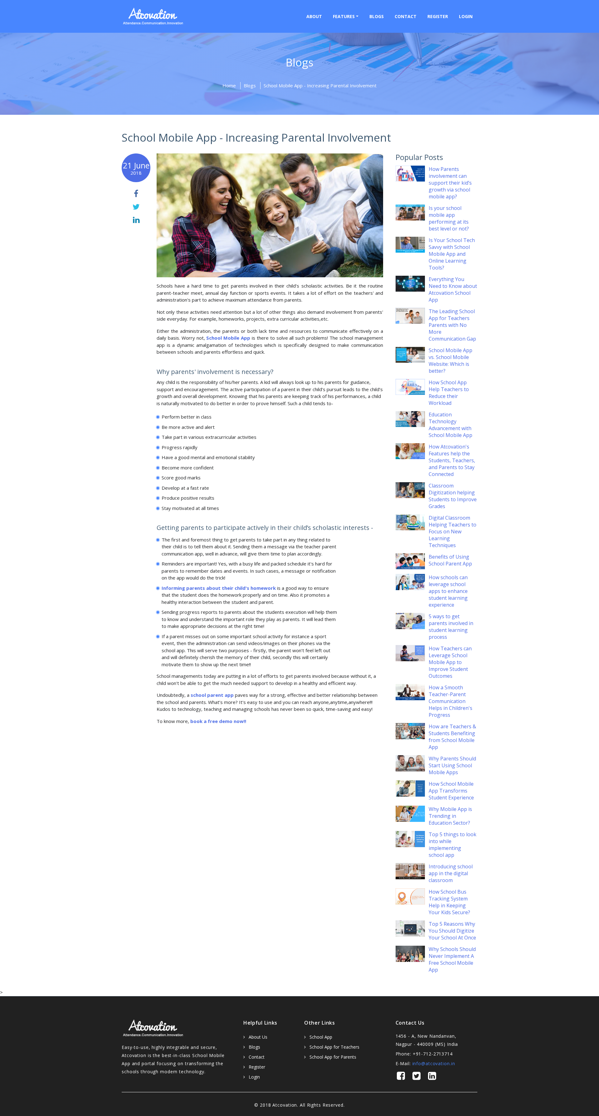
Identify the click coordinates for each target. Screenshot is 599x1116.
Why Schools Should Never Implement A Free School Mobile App (452, 959)
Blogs (376, 16)
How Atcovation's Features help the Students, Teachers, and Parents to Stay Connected (452, 460)
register (437, 16)
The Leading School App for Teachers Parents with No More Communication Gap (452, 325)
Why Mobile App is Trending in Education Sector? (450, 816)
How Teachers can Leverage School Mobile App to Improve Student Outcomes (450, 662)
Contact (405, 16)
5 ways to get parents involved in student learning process (451, 626)
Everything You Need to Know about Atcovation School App (453, 289)
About (314, 16)
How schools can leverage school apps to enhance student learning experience (448, 591)
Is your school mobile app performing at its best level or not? (449, 218)
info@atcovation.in (433, 1063)
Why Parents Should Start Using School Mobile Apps (452, 765)
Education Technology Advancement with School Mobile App (450, 425)
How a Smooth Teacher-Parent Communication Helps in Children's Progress (450, 701)
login (466, 16)
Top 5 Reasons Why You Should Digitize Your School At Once (452, 930)
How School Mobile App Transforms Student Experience (451, 790)
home (229, 85)
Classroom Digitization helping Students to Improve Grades (453, 496)
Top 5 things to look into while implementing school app (452, 844)
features (344, 16)
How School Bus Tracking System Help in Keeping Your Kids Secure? (449, 902)
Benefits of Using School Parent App (450, 560)
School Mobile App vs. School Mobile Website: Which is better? (450, 360)
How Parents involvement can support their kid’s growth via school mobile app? (450, 183)
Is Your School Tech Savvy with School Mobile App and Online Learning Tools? (452, 254)
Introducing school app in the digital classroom (451, 873)
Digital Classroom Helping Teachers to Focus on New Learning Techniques (452, 531)
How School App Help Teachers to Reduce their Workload (449, 392)
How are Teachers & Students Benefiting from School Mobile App (452, 736)
